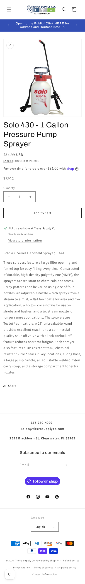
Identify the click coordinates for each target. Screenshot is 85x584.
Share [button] (12, 386)
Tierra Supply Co (25, 560)
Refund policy (71, 560)
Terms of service (43, 567)
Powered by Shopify (47, 560)
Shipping (8, 160)
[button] (9, 9)
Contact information (44, 574)
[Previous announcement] (8, 25)
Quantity (9, 188)
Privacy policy (21, 567)
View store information (25, 240)
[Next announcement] (77, 25)
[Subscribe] (65, 465)
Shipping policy (66, 567)
